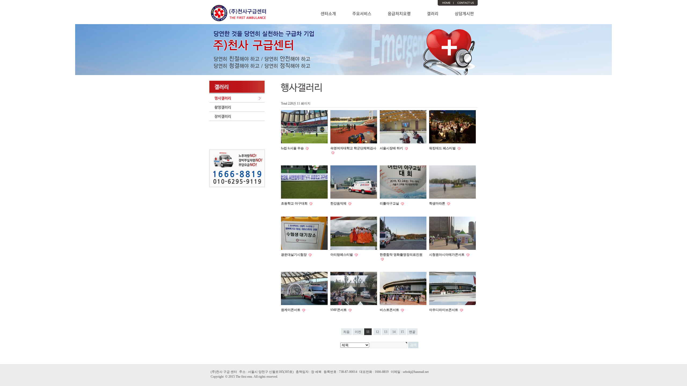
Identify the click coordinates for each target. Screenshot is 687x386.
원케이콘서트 (291, 310)
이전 (358, 332)
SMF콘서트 (339, 310)
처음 (346, 332)
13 (385, 332)
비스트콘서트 (390, 310)
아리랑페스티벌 (342, 255)
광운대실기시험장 (294, 255)
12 (377, 332)
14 (394, 332)
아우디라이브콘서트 (444, 310)
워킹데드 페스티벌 (442, 148)
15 (402, 332)
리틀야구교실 (390, 203)
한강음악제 (338, 203)
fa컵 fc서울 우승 (293, 148)
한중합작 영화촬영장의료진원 (401, 255)
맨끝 (412, 332)
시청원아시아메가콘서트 (447, 255)
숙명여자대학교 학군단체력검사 (353, 148)
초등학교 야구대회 (294, 203)
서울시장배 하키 (392, 148)
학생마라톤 (437, 203)
